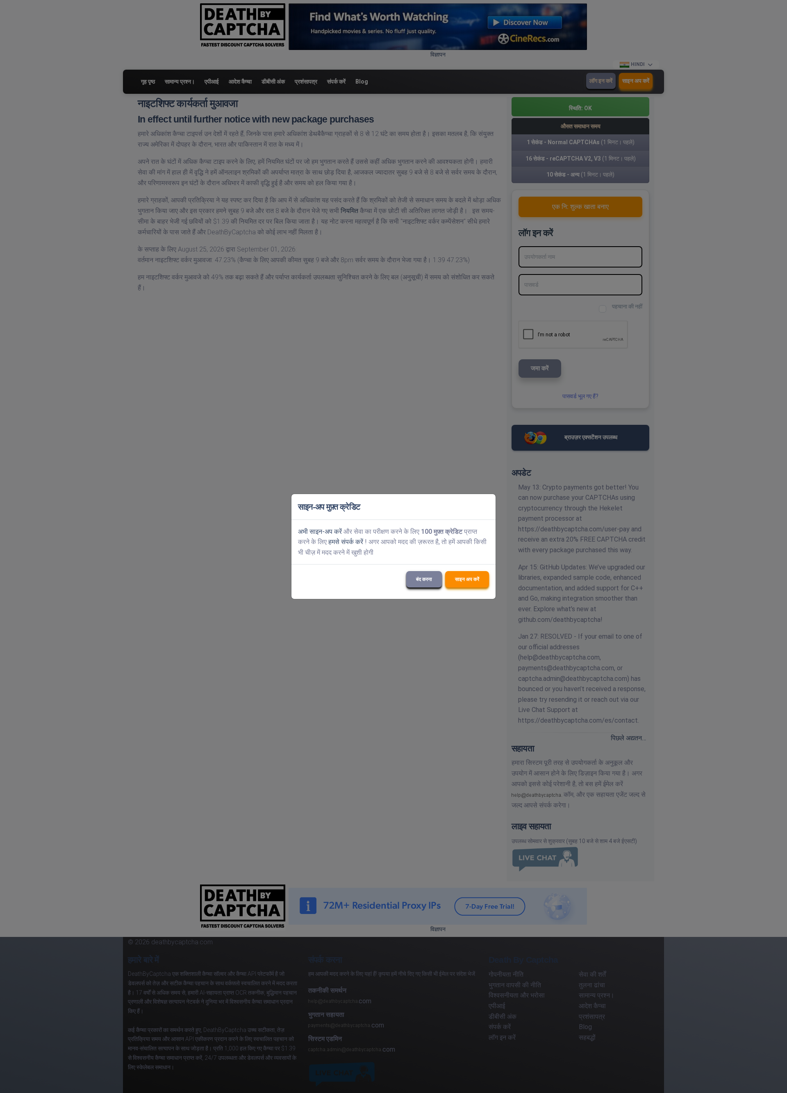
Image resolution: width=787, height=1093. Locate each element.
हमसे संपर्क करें (345, 542)
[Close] (485, 506)
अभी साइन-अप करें (320, 531)
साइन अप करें (467, 579)
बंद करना (424, 579)
